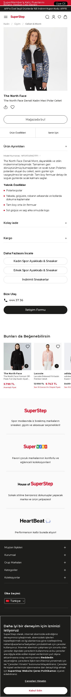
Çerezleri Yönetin (35, 681)
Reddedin (47, 657)
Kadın (6, 24)
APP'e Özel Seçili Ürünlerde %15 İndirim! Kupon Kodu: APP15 (35, 8)
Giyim (17, 24)
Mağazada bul (35, 119)
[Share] (6, 107)
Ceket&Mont (33, 24)
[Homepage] (17, 16)
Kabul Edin (35, 690)
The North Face (15, 96)
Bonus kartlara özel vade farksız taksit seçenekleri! (35, 6)
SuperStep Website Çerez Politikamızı (32, 670)
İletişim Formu (35, 309)
